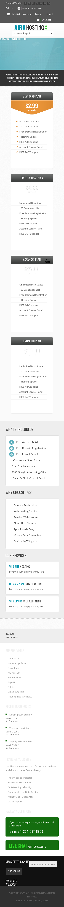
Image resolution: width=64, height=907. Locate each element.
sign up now (31, 161)
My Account (14, 672)
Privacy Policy (41, 900)
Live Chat (46, 19)
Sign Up (12, 682)
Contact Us (14, 658)
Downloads (14, 668)
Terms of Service (24, 900)
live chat (27, 845)
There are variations (20, 728)
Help (48, 14)
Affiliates (12, 687)
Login (38, 14)
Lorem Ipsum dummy (20, 714)
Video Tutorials (16, 691)
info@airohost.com (21, 14)
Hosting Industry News (20, 696)
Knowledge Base (17, 663)
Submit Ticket (15, 677)
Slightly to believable (20, 741)
